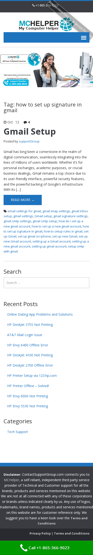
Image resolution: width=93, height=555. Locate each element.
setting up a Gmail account (51, 241)
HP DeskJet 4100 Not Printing (30, 355)
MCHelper (11, 480)
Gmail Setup (30, 131)
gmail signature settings (70, 216)
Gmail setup (43, 216)
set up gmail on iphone (34, 236)
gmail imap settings (56, 211)
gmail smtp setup (45, 221)
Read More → (23, 199)
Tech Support (17, 431)
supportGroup (29, 141)
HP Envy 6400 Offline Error (27, 345)
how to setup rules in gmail (63, 231)
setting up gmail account (49, 246)
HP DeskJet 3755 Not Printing (30, 324)
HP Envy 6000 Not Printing (27, 396)
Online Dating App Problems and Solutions (40, 314)
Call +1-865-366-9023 (49, 547)
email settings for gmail (24, 211)
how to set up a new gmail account (56, 226)
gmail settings (23, 216)
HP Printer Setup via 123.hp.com (32, 375)
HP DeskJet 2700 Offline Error (30, 365)
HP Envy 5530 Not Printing (27, 406)
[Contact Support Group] (46, 24)
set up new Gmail (64, 236)
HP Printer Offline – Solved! (28, 385)
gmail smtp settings (17, 221)
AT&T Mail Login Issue (24, 335)
